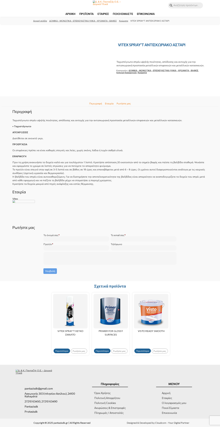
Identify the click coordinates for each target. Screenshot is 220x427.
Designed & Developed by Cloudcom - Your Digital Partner (158, 423)
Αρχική (166, 393)
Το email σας (117, 235)
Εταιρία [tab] (109, 103)
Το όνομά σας (50, 235)
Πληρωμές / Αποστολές (109, 412)
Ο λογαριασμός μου (174, 403)
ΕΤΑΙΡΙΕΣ (103, 13)
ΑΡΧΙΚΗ (70, 13)
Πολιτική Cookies (105, 403)
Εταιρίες (167, 398)
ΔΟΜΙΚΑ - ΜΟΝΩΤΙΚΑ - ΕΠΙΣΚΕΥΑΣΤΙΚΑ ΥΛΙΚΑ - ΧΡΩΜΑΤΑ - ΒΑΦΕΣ (83, 20)
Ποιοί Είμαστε (170, 407)
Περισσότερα (61, 351)
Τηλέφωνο (116, 244)
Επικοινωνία (169, 412)
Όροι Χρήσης (102, 393)
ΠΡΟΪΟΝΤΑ (86, 13)
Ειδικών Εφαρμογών (126, 72)
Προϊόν (47, 244)
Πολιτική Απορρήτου (107, 398)
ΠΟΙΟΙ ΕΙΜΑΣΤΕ (123, 13)
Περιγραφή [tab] (95, 103)
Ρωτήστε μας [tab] (124, 103)
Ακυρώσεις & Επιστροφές (110, 407)
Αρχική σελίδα (40, 20)
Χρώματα (123, 20)
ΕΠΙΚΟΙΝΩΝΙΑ (146, 13)
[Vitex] (110, 211)
